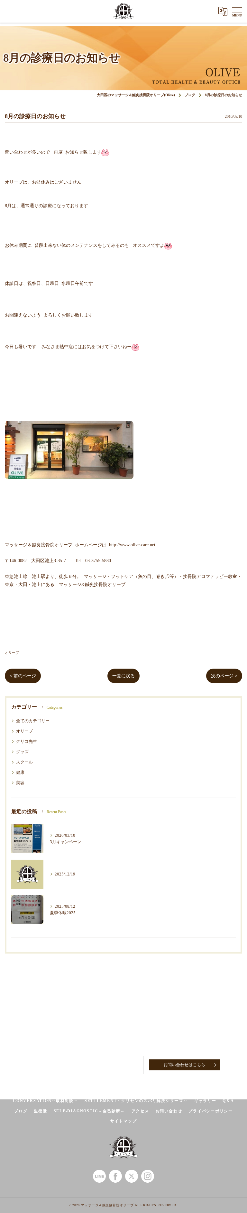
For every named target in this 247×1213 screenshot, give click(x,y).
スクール (24, 762)
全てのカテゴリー (33, 721)
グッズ (22, 752)
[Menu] (237, 11)
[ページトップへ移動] (235, 1064)
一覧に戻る (123, 675)
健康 (20, 772)
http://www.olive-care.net (132, 544)
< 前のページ (23, 675)
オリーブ (12, 652)
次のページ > (224, 675)
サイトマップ (123, 1121)
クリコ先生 (26, 741)
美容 (20, 783)
